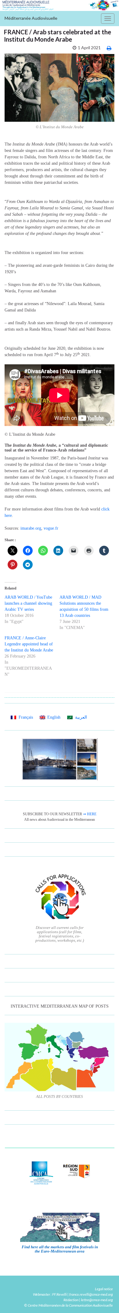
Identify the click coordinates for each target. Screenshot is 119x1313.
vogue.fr (51, 528)
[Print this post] (109, 48)
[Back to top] (105, 1299)
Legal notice (104, 1289)
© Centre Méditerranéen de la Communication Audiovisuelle (68, 1305)
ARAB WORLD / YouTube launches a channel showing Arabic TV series (28, 603)
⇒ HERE (89, 814)
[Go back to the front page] (59, 5)
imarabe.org (30, 528)
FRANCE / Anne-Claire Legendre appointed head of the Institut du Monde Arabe (29, 644)
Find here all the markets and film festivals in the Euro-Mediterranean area (60, 1249)
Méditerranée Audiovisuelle (31, 18)
